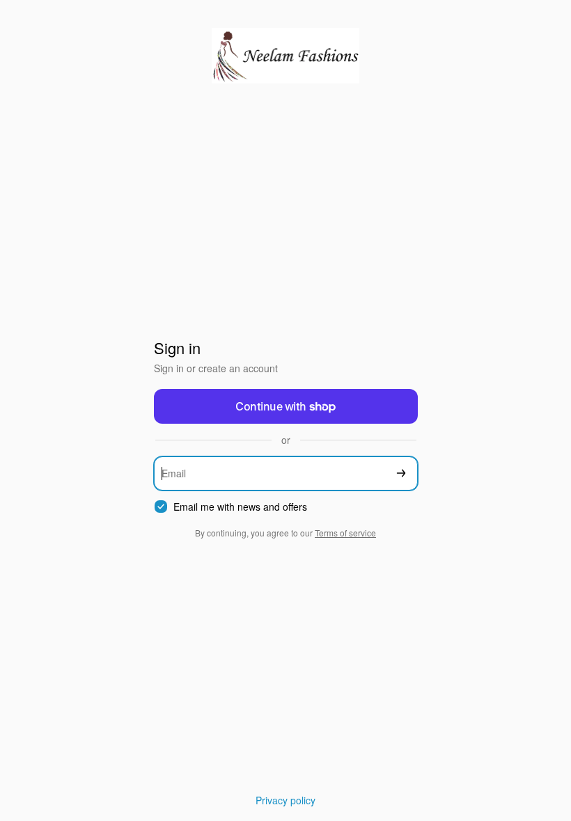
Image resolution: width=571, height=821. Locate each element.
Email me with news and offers (240, 506)
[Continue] (401, 473)
